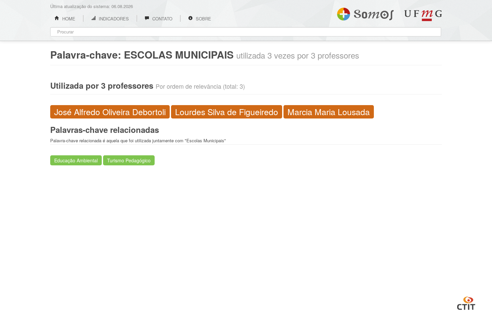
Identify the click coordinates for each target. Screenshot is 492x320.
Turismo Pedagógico (129, 160)
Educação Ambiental (76, 160)
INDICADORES (113, 18)
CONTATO (161, 18)
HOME (68, 18)
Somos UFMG (365, 12)
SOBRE (202, 18)
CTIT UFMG (466, 302)
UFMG (423, 15)
